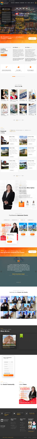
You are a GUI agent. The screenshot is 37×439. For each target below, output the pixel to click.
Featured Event (14, 225)
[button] (13, 76)
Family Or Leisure (22, 425)
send (8, 375)
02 (18, 175)
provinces (12, 131)
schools (13, 130)
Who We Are (23, 429)
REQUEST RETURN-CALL (32, 251)
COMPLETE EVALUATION (32, 38)
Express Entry (14, 423)
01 (17, 120)
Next (22, 175)
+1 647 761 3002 (32, 413)
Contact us (25, 437)
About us (29, 437)
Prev (14, 175)
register (9, 241)
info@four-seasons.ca (18, 414)
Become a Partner (10, 437)
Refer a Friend (5, 437)
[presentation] (1, 271)
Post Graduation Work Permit (14, 428)
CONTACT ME (6, 25)
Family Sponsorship (23, 422)
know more (11, 156)
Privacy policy (34, 437)
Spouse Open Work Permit (23, 427)
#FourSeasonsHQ (30, 431)
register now (18, 23)
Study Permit (14, 422)
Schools (21, 130)
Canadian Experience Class (14, 425)
